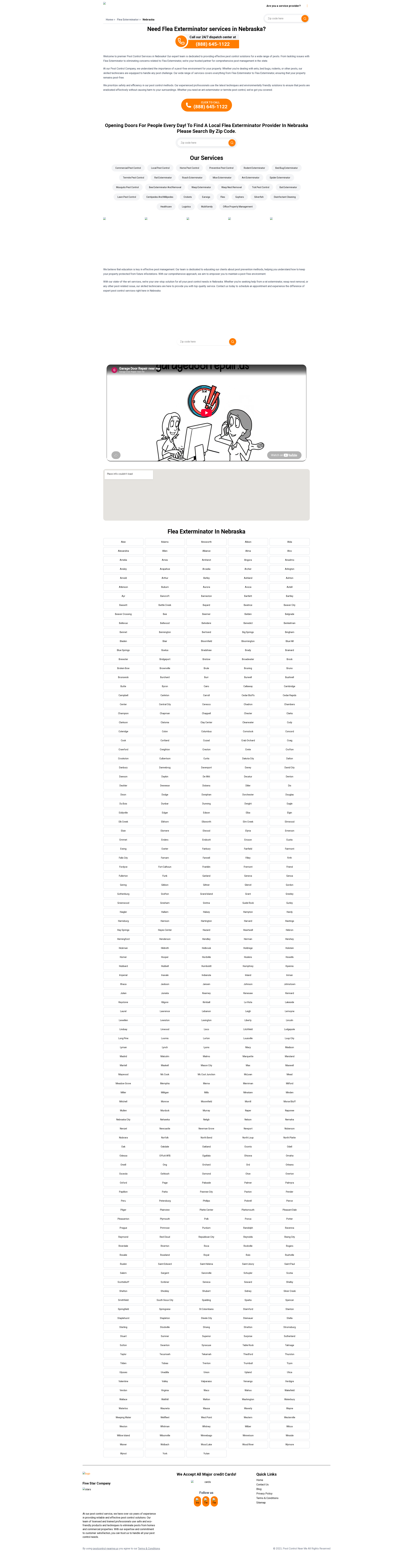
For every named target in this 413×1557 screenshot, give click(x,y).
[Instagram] (197, 1501)
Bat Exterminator (288, 187)
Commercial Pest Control (128, 168)
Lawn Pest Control (126, 197)
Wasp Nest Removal (231, 187)
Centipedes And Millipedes (159, 197)
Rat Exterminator (163, 177)
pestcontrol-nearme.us (105, 1548)
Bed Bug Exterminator (286, 168)
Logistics (186, 206)
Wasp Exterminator (201, 187)
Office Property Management (238, 206)
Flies (223, 197)
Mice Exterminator (222, 177)
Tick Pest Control (260, 187)
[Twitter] (205, 1501)
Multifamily (207, 206)
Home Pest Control (189, 168)
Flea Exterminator (128, 19)
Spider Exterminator (280, 177)
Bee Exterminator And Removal (165, 187)
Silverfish (259, 197)
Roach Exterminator (192, 177)
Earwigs (206, 197)
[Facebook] (214, 1501)
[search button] (304, 18)
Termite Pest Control (133, 177)
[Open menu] (307, 5)
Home (109, 19)
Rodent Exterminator (254, 168)
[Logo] (132, 6)
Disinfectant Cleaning (285, 197)
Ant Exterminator (250, 177)
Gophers (239, 197)
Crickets (188, 197)
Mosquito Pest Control (127, 187)
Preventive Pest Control (221, 168)
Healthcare (166, 206)
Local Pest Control (160, 168)
